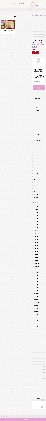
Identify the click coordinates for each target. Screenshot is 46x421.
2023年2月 (39, 329)
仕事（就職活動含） (38, 140)
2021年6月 (39, 390)
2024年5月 (39, 284)
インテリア (36, 104)
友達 (35, 146)
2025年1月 (39, 260)
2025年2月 (39, 257)
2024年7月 (39, 278)
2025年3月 (39, 254)
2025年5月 (39, 248)
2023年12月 (39, 299)
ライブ (35, 128)
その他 (35, 122)
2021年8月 (39, 384)
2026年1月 (39, 227)
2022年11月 (39, 338)
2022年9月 (39, 344)
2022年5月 (39, 357)
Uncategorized (37, 98)
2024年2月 (39, 293)
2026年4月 (39, 218)
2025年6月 (39, 245)
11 (36, 404)
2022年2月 (39, 366)
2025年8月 (39, 239)
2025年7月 (39, 242)
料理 (35, 161)
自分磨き (35, 185)
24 (34, 406)
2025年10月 (39, 233)
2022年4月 (39, 360)
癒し (35, 176)
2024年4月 (39, 287)
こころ (35, 116)
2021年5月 (39, 393)
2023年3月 (39, 326)
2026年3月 (39, 221)
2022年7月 (39, 351)
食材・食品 (36, 197)
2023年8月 (39, 311)
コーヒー (35, 113)
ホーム (15, 9)
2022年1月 (39, 369)
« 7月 (33, 409)
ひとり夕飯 (36, 26)
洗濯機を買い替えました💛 (39, 23)
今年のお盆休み (37, 20)
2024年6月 (39, 281)
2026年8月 (39, 206)
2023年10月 (39, 305)
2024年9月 (39, 272)
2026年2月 (39, 224)
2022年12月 (39, 335)
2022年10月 (39, 341)
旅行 (35, 164)
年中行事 (35, 155)
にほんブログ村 (35, 49)
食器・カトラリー (37, 194)
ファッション (36, 125)
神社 (35, 179)
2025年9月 (39, 236)
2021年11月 (39, 375)
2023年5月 (39, 320)
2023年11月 (39, 302)
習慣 (35, 182)
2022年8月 (39, 347)
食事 (35, 191)
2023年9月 (39, 308)
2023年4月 (39, 323)
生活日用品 (36, 173)
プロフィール (22, 9)
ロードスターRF (37, 134)
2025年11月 (39, 230)
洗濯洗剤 (35, 17)
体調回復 (35, 29)
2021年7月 (39, 387)
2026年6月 (39, 212)
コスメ (35, 119)
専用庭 (35, 152)
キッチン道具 (36, 110)
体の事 (35, 143)
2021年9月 (39, 381)
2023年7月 (39, 314)
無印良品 (35, 170)
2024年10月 (39, 269)
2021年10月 (39, 378)
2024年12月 (39, 263)
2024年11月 (39, 266)
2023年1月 (39, 332)
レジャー (35, 131)
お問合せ (30, 9)
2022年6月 (39, 354)
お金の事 (35, 107)
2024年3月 (39, 290)
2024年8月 (39, 275)
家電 (35, 149)
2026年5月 (39, 215)
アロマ (35, 101)
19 (38, 405)
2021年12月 (39, 372)
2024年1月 (39, 296)
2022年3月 (39, 363)
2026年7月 (39, 209)
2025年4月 (39, 251)
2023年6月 (39, 317)
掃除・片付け (36, 158)
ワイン (35, 137)
